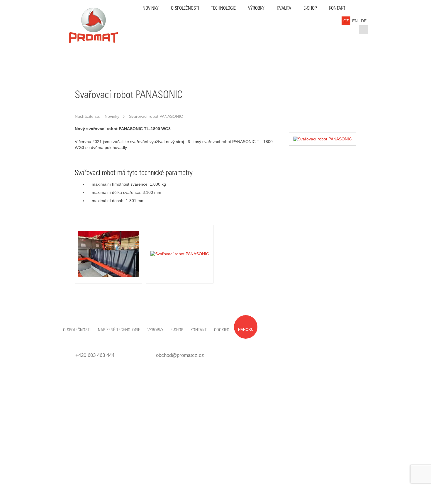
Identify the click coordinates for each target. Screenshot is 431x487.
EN (355, 21)
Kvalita (284, 8)
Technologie (223, 8)
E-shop (310, 8)
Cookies (221, 330)
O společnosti (185, 8)
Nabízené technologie (119, 330)
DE (363, 21)
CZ (346, 21)
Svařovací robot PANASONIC (156, 116)
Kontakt (337, 8)
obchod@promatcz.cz (180, 355)
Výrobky (256, 8)
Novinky (150, 8)
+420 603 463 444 (94, 355)
